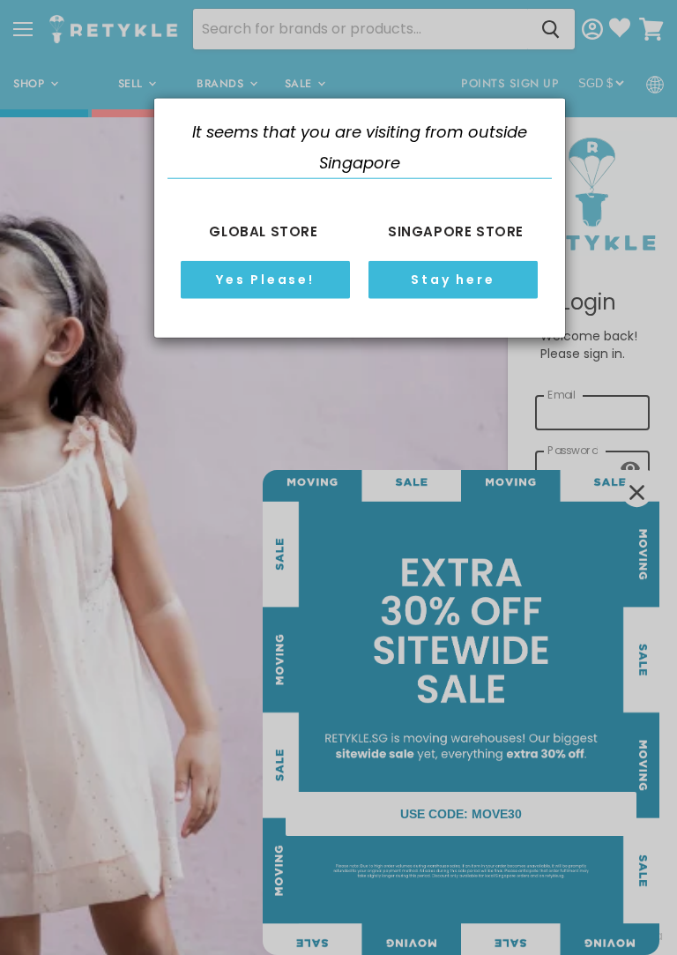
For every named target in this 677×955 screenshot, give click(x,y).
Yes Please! (265, 279)
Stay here (453, 279)
